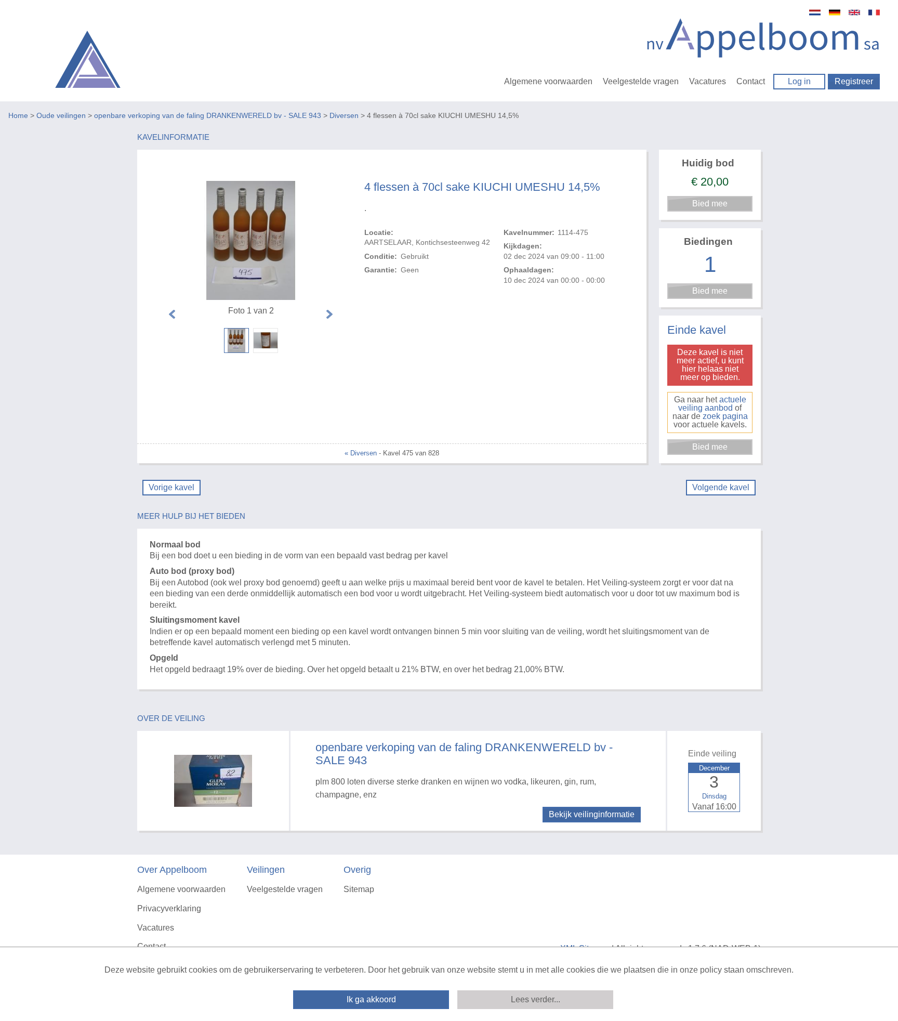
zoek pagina (725, 416)
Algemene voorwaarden (548, 81)
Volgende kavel (720, 487)
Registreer (854, 81)
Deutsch (834, 12)
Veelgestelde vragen (641, 81)
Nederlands (815, 12)
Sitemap (359, 889)
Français (874, 12)
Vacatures (707, 81)
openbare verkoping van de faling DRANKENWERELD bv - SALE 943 (207, 115)
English (854, 12)
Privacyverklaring (169, 908)
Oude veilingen (61, 115)
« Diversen (361, 453)
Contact (750, 81)
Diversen (344, 115)
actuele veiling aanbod (712, 403)
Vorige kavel (171, 487)
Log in (799, 81)
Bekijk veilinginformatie (592, 814)
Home (18, 115)
